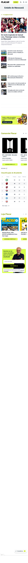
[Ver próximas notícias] (26, 133)
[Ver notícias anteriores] (24, 133)
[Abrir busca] (20, 2)
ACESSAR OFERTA (9, 164)
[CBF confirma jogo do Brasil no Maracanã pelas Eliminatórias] (4, 78)
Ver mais (3, 168)
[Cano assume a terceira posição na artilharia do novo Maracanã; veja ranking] (4, 85)
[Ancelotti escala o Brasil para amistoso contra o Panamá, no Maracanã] (4, 52)
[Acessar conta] (23, 2)
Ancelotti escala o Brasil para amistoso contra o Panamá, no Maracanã (15, 52)
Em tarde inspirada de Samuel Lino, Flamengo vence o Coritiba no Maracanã (13, 37)
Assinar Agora (7, 122)
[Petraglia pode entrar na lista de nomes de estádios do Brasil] (4, 92)
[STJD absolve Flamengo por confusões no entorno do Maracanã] (4, 59)
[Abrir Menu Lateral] (26, 2)
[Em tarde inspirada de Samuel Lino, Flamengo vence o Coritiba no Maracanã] (14, 25)
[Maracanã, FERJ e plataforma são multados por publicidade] (4, 65)
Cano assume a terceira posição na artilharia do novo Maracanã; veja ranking (17, 84)
